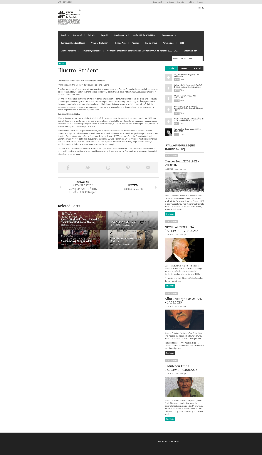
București (77, 35)
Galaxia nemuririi (68, 51)
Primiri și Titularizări (98, 44)
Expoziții (104, 35)
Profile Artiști (151, 43)
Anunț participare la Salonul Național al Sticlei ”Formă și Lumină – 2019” (188, 108)
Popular (171, 68)
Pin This (128, 167)
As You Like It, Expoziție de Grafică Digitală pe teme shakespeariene (188, 86)
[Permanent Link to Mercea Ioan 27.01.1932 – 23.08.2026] (184, 182)
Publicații (135, 43)
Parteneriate (168, 43)
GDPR (182, 43)
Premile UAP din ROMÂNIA (142, 36)
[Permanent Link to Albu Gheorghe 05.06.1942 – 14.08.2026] (184, 320)
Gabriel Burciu (173, 441)
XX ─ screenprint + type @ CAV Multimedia (186, 76)
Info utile (180, 2)
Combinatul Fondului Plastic (73, 43)
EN (199, 8)
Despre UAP (156, 2)
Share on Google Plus (108, 167)
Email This (148, 167)
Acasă (62, 36)
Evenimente (117, 36)
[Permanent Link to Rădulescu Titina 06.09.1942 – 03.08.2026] (184, 387)
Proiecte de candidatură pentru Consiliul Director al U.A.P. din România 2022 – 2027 (142, 51)
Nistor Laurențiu (180, 169)
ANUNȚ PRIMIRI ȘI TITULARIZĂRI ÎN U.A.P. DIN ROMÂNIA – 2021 (188, 120)
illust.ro (73, 92)
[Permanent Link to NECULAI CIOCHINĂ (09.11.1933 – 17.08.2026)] (184, 250)
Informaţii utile (190, 51)
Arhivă (191, 2)
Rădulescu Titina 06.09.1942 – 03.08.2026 (181, 368)
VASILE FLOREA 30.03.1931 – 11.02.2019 (185, 97)
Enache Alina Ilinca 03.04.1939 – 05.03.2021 (187, 130)
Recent (184, 68)
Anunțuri (62, 63)
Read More (170, 214)
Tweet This (88, 167)
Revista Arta (120, 43)
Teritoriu (91, 35)
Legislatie (170, 2)
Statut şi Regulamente (91, 51)
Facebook (197, 68)
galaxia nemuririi (171, 156)
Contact (199, 2)
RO (203, 8)
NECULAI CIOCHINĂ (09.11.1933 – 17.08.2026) (181, 229)
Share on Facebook (68, 167)
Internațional (166, 36)
